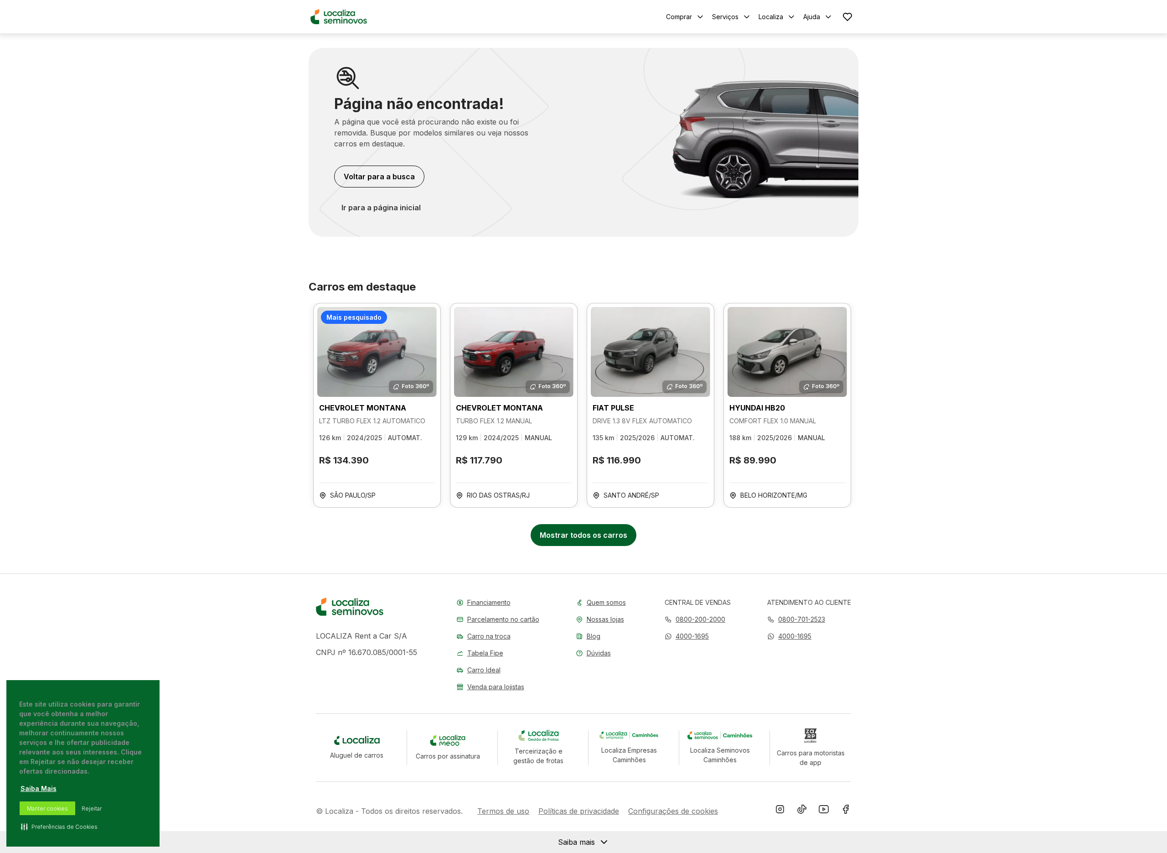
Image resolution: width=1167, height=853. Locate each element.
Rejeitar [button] (92, 808)
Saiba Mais (39, 788)
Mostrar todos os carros (583, 535)
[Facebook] (845, 811)
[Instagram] (780, 811)
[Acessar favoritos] (847, 17)
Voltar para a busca (379, 176)
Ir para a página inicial (381, 207)
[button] (687, 636)
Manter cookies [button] (47, 808)
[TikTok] (801, 811)
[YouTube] (823, 811)
